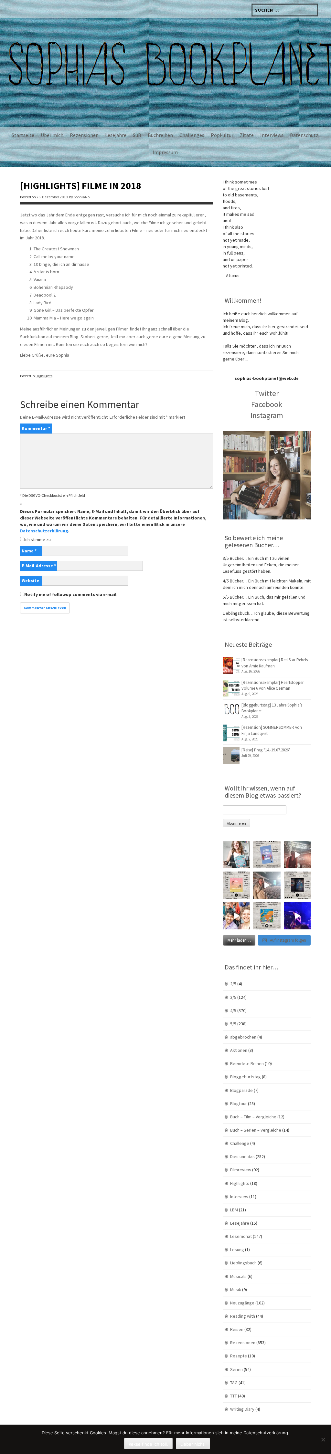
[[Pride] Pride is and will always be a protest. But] (236, 915)
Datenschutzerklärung (44, 531)
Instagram (267, 415)
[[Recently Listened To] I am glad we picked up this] (266, 915)
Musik (235, 1289)
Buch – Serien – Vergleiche (255, 1130)
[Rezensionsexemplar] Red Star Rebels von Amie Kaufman (274, 663)
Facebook (266, 404)
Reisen (236, 1329)
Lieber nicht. (193, 1444)
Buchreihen (160, 135)
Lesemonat (241, 1236)
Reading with (242, 1316)
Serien (236, 1369)
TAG (234, 1383)
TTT (233, 1396)
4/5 (233, 1010)
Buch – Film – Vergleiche (253, 1117)
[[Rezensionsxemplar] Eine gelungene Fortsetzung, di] (236, 885)
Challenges (191, 135)
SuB (137, 135)
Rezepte (238, 1356)
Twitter (267, 393)
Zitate (247, 135)
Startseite (23, 135)
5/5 (233, 1024)
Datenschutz (304, 135)
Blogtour (238, 1103)
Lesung (237, 1249)
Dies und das (242, 1156)
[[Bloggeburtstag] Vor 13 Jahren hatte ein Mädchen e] (236, 854)
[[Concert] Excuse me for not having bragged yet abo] (297, 915)
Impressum (165, 152)
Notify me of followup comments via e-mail (70, 594)
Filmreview (240, 1170)
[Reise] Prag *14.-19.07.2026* (265, 750)
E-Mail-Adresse (39, 566)
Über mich (52, 135)
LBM (234, 1210)
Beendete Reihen (247, 1063)
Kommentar (36, 428)
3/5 (233, 997)
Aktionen (238, 1050)
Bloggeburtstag (245, 1077)
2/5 (233, 984)
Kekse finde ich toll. (148, 1444)
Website (30, 580)
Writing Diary (242, 1409)
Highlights (44, 375)
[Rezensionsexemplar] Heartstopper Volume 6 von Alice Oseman (272, 685)
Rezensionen (84, 135)
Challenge (239, 1143)
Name (29, 551)
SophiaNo (82, 196)
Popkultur (222, 135)
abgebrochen (243, 1037)
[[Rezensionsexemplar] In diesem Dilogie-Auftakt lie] (297, 885)
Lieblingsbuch (243, 1263)
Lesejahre (115, 135)
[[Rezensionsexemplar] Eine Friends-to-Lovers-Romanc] (266, 854)
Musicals (238, 1276)
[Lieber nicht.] (323, 1439)
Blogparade (241, 1090)
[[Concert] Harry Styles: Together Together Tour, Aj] (297, 854)
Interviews (271, 135)
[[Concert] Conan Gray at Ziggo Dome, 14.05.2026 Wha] (266, 885)
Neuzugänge (242, 1303)
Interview (239, 1196)
